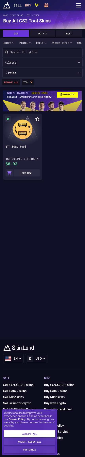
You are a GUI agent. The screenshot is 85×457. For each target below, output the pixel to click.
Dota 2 (42, 33)
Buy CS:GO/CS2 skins (59, 385)
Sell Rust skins (13, 397)
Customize (29, 449)
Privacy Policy (54, 425)
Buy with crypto (55, 403)
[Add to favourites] (37, 119)
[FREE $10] (46, 5)
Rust (69, 33)
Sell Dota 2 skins (14, 391)
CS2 (16, 33)
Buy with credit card (58, 409)
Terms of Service (56, 432)
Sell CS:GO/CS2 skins (18, 385)
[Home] (6, 5)
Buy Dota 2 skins (55, 391)
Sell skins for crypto (17, 403)
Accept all (29, 433)
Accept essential (29, 441)
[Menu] (78, 5)
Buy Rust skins (54, 397)
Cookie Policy (17, 419)
